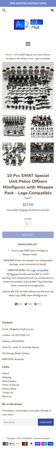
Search (5, 373)
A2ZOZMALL (27, 438)
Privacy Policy (9, 388)
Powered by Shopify (41, 438)
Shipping (23, 210)
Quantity (28, 219)
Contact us (7, 392)
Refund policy (9, 381)
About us (6, 396)
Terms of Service (10, 384)
